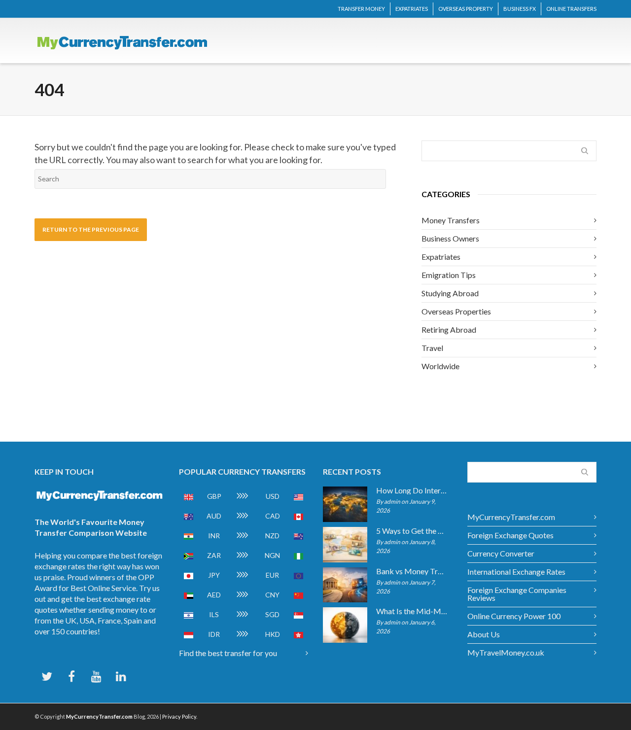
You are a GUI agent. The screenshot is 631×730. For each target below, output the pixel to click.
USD (273, 496)
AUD (214, 516)
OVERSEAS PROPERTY (465, 8)
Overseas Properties (456, 311)
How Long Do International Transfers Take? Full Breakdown (412, 490)
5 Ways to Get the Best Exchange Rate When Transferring (412, 531)
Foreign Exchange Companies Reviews (516, 593)
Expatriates (440, 256)
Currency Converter (500, 553)
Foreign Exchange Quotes (510, 535)
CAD (272, 516)
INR (214, 535)
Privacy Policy (179, 716)
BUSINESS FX (519, 8)
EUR (272, 575)
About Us (483, 634)
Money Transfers (450, 220)
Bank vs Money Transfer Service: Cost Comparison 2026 (412, 571)
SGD (272, 614)
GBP (214, 496)
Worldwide (440, 366)
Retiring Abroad (448, 329)
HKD (272, 634)
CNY (272, 595)
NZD (272, 535)
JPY (214, 575)
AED (214, 595)
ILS (214, 614)
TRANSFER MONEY (361, 8)
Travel (432, 347)
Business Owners (450, 238)
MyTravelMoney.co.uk (505, 652)
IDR (214, 634)
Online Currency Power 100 (514, 616)
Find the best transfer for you (228, 653)
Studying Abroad (450, 293)
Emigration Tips (448, 274)
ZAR (214, 555)
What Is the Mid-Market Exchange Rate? (412, 611)
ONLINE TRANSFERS (571, 8)
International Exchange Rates (516, 571)
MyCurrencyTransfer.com (511, 516)
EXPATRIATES (411, 8)
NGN (272, 555)
